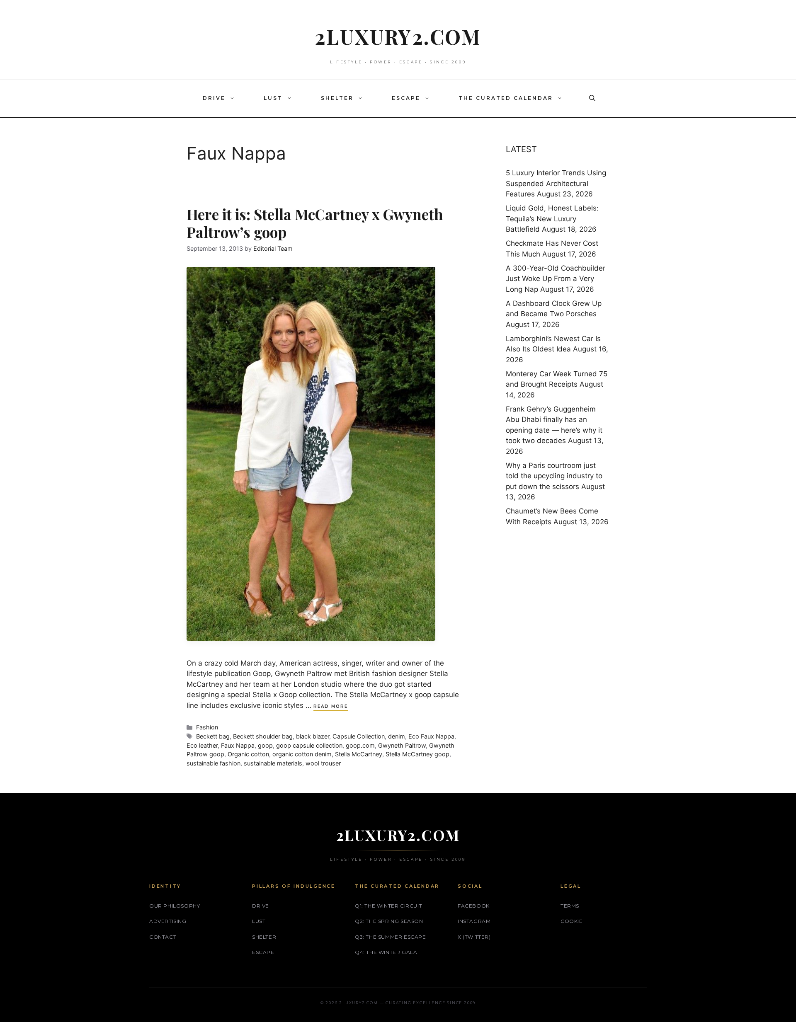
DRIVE (214, 98)
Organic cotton (248, 754)
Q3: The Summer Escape (390, 937)
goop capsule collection (309, 745)
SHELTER (337, 98)
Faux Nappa (238, 745)
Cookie (572, 921)
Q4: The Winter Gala (386, 952)
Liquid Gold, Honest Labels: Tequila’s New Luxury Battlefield (552, 218)
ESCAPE (406, 98)
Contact (162, 937)
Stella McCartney (358, 754)
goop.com (360, 745)
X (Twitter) (474, 937)
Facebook (474, 906)
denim (396, 736)
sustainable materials (273, 763)
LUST (273, 98)
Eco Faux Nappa (431, 736)
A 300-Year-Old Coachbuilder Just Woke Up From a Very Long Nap (555, 278)
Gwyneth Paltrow (402, 745)
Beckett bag (213, 736)
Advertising (168, 921)
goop (265, 745)
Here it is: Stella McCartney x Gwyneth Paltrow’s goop (315, 223)
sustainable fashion (213, 763)
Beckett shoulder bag (263, 736)
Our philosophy (174, 906)
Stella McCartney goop (417, 754)
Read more (330, 706)
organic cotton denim (302, 754)
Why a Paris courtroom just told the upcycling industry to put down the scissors (554, 476)
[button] (234, 98)
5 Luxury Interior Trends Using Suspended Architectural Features (556, 183)
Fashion (207, 727)
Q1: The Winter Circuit (388, 906)
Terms (570, 906)
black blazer (312, 736)
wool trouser (323, 763)
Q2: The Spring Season (389, 921)
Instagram (474, 921)
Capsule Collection (358, 736)
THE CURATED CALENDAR (506, 98)
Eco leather (202, 745)
